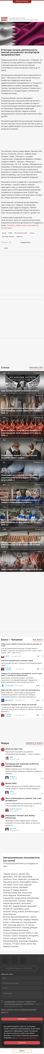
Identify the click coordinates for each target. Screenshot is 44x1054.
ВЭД (10, 233)
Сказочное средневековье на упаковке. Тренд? (17, 660)
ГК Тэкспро (9, 685)
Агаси (12, 792)
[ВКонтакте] (33, 242)
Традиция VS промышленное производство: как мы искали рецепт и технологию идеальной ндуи (21, 674)
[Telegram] (37, 242)
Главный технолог (8, 669)
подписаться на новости (19, 968)
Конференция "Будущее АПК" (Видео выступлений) (19, 705)
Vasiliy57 (12, 777)
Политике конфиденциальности (26, 1038)
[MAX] (41, 242)
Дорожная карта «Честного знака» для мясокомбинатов (20, 690)
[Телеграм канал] (14, 960)
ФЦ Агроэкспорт (20, 233)
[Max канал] (23, 960)
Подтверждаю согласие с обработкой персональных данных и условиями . (23, 1004)
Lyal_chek (13, 828)
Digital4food (9, 700)
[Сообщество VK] (5, 960)
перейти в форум (34, 743)
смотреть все (36, 367)
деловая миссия (8, 236)
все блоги (38, 640)
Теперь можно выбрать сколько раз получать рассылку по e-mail (21, 645)
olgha (11, 757)
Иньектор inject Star (14, 749)
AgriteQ (19, 236)
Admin (7, 656)
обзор (32, 233)
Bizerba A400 (11, 783)
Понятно (22, 1042)
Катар (4, 233)
